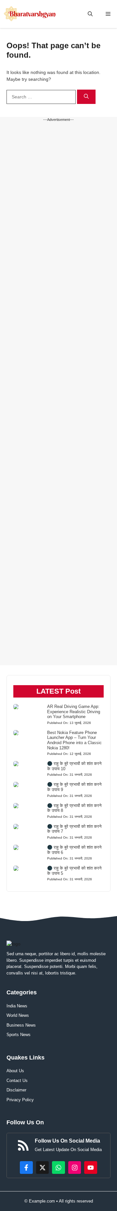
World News (17, 1015)
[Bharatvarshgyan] (30, 14)
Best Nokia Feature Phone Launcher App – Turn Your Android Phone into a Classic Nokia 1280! (74, 740)
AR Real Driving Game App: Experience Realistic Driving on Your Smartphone (73, 711)
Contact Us (17, 1080)
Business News (21, 1025)
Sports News (18, 1034)
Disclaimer (16, 1090)
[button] (90, 14)
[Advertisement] (58, 394)
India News (16, 1005)
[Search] (86, 97)
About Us (15, 1070)
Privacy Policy (20, 1099)
